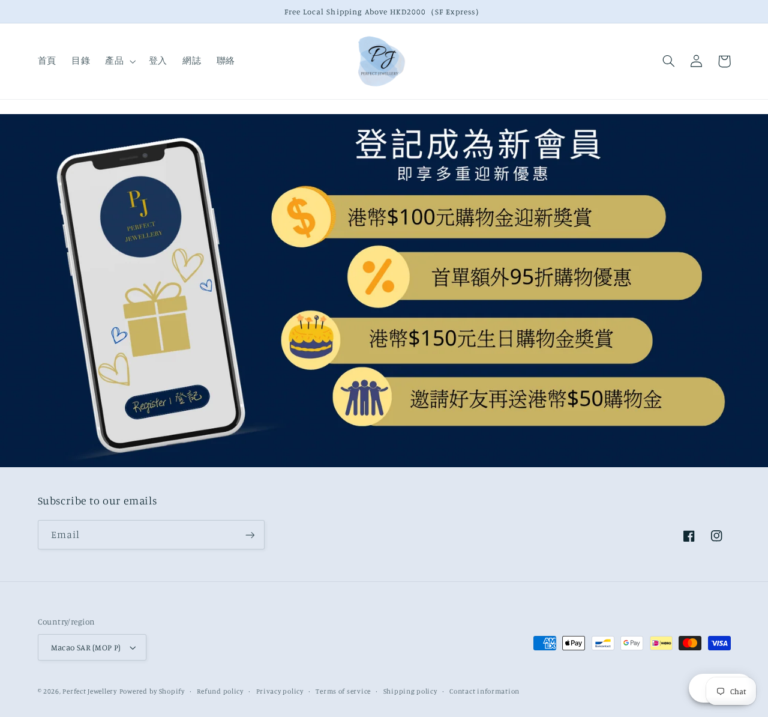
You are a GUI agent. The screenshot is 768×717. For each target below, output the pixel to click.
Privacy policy (280, 691)
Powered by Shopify (152, 691)
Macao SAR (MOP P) (86, 647)
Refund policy (220, 691)
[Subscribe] (249, 534)
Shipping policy (410, 691)
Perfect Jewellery (89, 691)
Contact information (484, 691)
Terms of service (343, 691)
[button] (119, 61)
